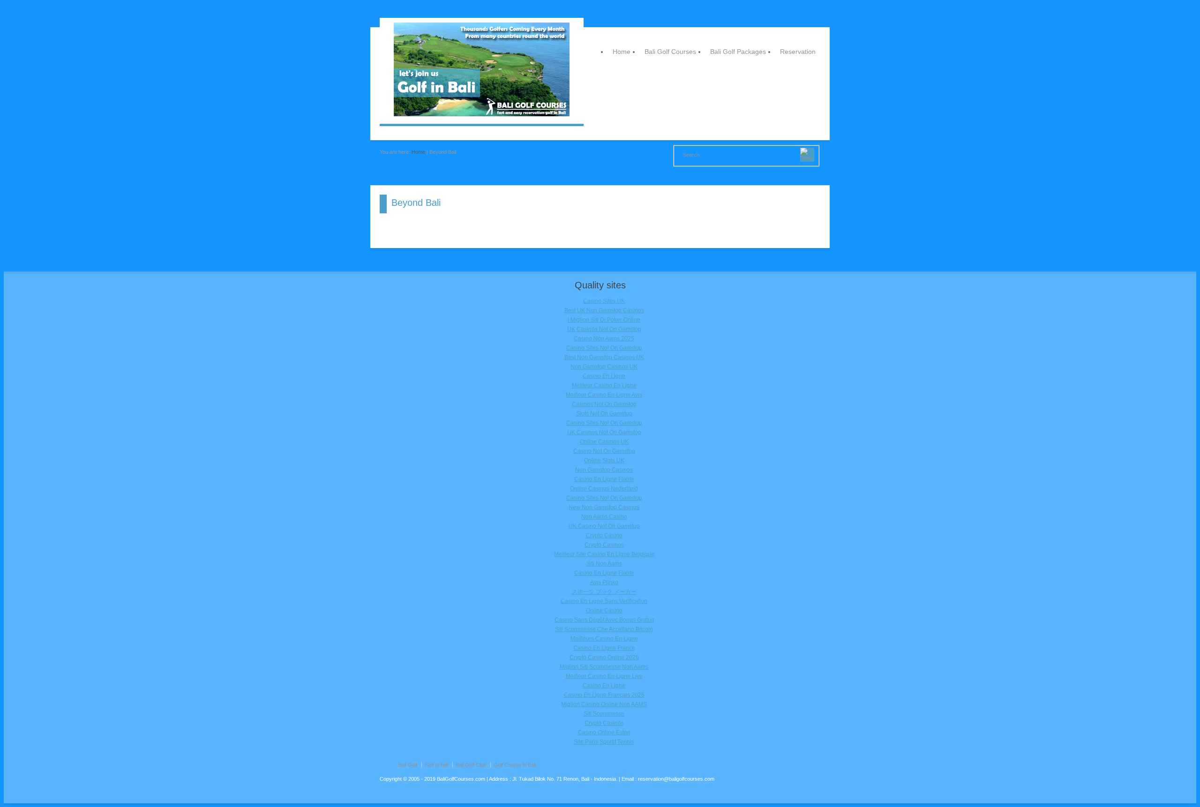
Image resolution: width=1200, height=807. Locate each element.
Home (621, 51)
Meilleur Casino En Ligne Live (604, 676)
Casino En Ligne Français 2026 (604, 695)
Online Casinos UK (604, 441)
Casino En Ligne (604, 376)
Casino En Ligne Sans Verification (604, 601)
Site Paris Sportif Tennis (604, 742)
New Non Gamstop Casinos (604, 507)
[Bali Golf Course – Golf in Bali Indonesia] (482, 114)
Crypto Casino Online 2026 (604, 657)
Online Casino (604, 610)
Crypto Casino (604, 535)
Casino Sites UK (604, 301)
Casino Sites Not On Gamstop (604, 348)
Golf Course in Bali (515, 765)
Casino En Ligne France (604, 648)
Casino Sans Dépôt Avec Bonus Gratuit (604, 620)
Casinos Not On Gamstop (604, 404)
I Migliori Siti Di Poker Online (604, 320)
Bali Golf (407, 765)
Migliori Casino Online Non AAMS (604, 704)
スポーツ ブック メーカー (604, 591)
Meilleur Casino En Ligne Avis (604, 395)
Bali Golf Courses (670, 51)
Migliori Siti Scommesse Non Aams (604, 667)
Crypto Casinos (604, 545)
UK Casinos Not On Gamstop (604, 329)
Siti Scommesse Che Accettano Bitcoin (604, 629)
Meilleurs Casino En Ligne (604, 638)
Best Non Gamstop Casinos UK (604, 357)
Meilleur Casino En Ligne (604, 385)
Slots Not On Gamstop (604, 413)
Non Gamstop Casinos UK (604, 366)
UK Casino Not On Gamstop (604, 526)
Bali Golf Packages (738, 51)
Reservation (798, 51)
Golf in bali (436, 765)
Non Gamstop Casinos (604, 470)
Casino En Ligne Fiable (604, 479)
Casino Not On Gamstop (604, 451)
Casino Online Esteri (604, 732)
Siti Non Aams (604, 563)
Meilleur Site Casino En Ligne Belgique (604, 554)
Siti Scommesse (604, 713)
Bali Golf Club (471, 765)
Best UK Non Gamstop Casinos (604, 310)
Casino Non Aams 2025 (604, 338)
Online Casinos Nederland (604, 488)
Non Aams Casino (604, 516)
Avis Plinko (604, 582)
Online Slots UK (604, 460)
